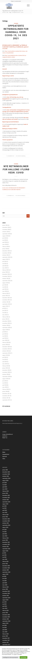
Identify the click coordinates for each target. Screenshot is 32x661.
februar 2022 (5, 293)
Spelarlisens (4, 436)
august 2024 (5, 236)
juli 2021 (4, 308)
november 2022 (6, 276)
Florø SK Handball (21, 156)
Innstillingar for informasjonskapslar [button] (10, 657)
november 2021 (6, 300)
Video (3, 458)
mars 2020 (4, 340)
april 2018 (4, 385)
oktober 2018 (5, 374)
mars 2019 (4, 363)
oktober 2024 (5, 231)
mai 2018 (4, 383)
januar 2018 (5, 391)
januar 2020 (5, 344)
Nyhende (16, 23)
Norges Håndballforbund (7, 434)
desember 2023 (6, 251)
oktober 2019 (5, 351)
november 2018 (6, 372)
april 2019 (4, 361)
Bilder (3, 452)
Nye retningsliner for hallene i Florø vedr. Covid (16, 169)
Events (22, 12)
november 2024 (6, 229)
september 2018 (6, 376)
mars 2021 (4, 314)
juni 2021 (4, 310)
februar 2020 (5, 342)
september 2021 (6, 304)
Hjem (7, 12)
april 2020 (4, 338)
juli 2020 (4, 332)
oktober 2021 (5, 302)
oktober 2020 (5, 325)
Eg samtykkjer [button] (23, 657)
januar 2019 (5, 368)
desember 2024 (6, 227)
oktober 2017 (5, 398)
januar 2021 (5, 319)
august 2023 (5, 259)
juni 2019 (4, 357)
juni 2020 (4, 334)
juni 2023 (4, 261)
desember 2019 (6, 346)
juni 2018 (4, 381)
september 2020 (6, 327)
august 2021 (5, 306)
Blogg (10, 12)
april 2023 (4, 265)
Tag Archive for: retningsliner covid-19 (12, 11)
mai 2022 (4, 287)
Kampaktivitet (5, 454)
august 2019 (5, 355)
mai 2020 (4, 336)
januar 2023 (5, 272)
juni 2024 (4, 238)
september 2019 (6, 353)
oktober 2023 (5, 255)
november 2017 (6, 395)
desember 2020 (6, 321)
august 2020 (5, 329)
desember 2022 (6, 274)
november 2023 (6, 253)
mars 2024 (4, 244)
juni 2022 (4, 285)
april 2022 (4, 289)
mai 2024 (4, 240)
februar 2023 (5, 270)
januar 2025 (5, 225)
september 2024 (6, 233)
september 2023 (6, 257)
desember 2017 (6, 393)
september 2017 (6, 400)
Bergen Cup (4, 437)
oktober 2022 (5, 278)
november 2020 (6, 323)
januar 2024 (5, 248)
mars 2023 (4, 268)
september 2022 (6, 280)
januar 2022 (5, 295)
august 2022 (5, 282)
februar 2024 (5, 246)
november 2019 (6, 349)
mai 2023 (4, 263)
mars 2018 (4, 387)
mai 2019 (4, 359)
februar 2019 (5, 366)
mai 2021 (4, 312)
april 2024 (4, 242)
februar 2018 (5, 389)
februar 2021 (5, 317)
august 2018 (5, 378)
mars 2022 (4, 291)
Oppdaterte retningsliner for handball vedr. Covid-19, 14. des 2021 (16, 32)
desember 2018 (6, 370)
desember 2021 (6, 297)
